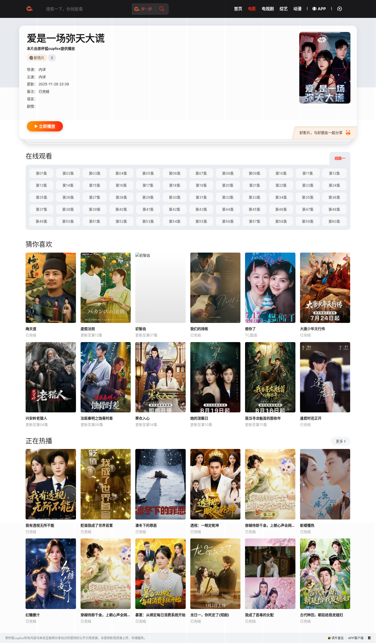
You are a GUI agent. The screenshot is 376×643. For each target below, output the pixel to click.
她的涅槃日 (199, 418)
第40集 (121, 209)
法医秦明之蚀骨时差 (97, 418)
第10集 (281, 173)
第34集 (281, 197)
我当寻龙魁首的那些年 (263, 418)
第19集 (201, 185)
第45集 (254, 209)
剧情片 (39, 57)
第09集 (254, 173)
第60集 (334, 221)
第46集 (281, 209)
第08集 (228, 173)
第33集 (254, 197)
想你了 (250, 328)
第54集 (175, 221)
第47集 (308, 209)
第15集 (94, 185)
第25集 (41, 197)
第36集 (334, 197)
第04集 (121, 173)
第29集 (148, 197)
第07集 (201, 173)
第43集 (201, 209)
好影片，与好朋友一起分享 (321, 132)
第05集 (148, 173)
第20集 (228, 185)
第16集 (121, 185)
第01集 (41, 173)
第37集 (41, 209)
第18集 (174, 185)
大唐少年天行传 (312, 328)
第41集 (148, 209)
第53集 (148, 221)
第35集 (308, 197)
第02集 (68, 173)
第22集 (281, 185)
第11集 (307, 173)
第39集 (95, 209)
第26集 (68, 197)
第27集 (94, 197)
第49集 (41, 221)
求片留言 (337, 638)
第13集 (41, 185)
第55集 (201, 221)
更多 (339, 441)
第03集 (95, 173)
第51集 (94, 221)
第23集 (308, 185)
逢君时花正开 (311, 418)
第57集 (254, 221)
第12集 (334, 173)
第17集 (147, 185)
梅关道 (31, 328)
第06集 (175, 173)
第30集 (175, 197)
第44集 (228, 209)
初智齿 (140, 328)
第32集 (228, 197)
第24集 (334, 185)
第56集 (228, 221)
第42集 (174, 209)
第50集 (68, 221)
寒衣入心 (142, 418)
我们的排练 (199, 328)
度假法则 (88, 328)
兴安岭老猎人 (36, 418)
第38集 (68, 209)
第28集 (121, 197)
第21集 (254, 185)
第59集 (308, 221)
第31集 (201, 197)
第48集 (334, 209)
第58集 (281, 221)
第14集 (68, 185)
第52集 (121, 221)
